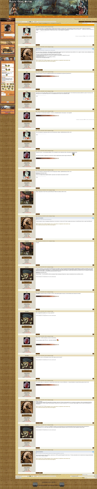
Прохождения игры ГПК (34, 23)
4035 (52, 336)
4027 (52, 150)
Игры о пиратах (70, 16)
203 (31, 21)
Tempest (43, 16)
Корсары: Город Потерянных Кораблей (24, 23)
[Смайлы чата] (7, 90)
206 (34, 21)
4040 (52, 449)
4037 (52, 380)
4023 (52, 71)
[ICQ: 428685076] (41, 70)
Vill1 (27, 71)
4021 (52, 26)
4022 (52, 46)
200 (27, 21)
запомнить (4, 36)
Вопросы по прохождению (43, 23)
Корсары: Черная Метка (35, 16)
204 (32, 21)
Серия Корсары (49, 16)
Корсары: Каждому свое (24, 16)
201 (28, 21)
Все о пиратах (78, 16)
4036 (52, 355)
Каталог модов (62, 16)
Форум (16, 16)
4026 (52, 130)
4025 (52, 111)
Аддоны (56, 16)
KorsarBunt (27, 311)
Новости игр (84, 16)
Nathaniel (26, 46)
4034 (52, 311)
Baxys (27, 26)
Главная (11, 16)
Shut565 (9, 113)
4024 (52, 91)
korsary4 (6, 113)
